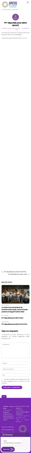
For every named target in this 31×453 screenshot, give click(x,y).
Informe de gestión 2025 (8, 429)
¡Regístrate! (6, 412)
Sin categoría (25, 28)
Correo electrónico (8, 369)
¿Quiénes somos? (7, 414)
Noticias (5, 420)
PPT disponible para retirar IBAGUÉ (15, 24)
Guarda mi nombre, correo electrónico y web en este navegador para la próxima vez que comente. (16, 381)
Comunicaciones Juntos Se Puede (11, 28)
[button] (27, 435)
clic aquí (24, 38)
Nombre (5, 363)
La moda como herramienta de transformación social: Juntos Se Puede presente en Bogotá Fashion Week (15, 309)
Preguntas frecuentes (8, 418)
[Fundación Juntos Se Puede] (10, 7)
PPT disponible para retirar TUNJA (17, 274)
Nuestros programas (8, 416)
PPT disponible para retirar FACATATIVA (15, 272)
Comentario (6, 344)
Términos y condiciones (8, 427)
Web (4, 375)
